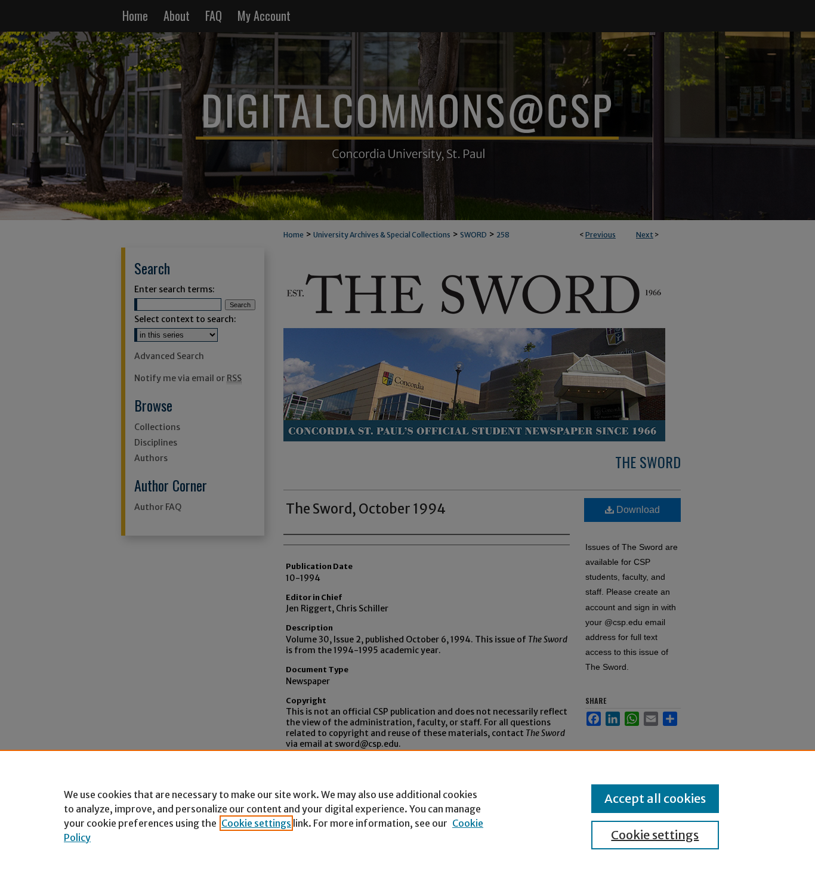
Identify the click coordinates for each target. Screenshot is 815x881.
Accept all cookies (655, 798)
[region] (407, 815)
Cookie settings (256, 823)
